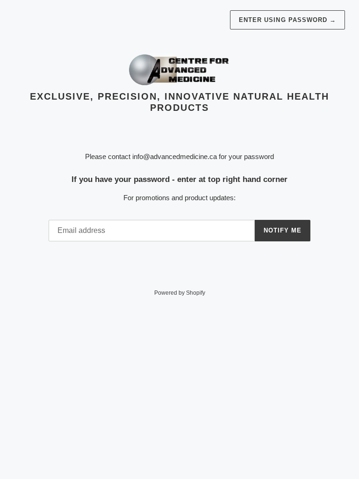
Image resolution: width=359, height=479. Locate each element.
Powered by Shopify (179, 293)
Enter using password (287, 19)
